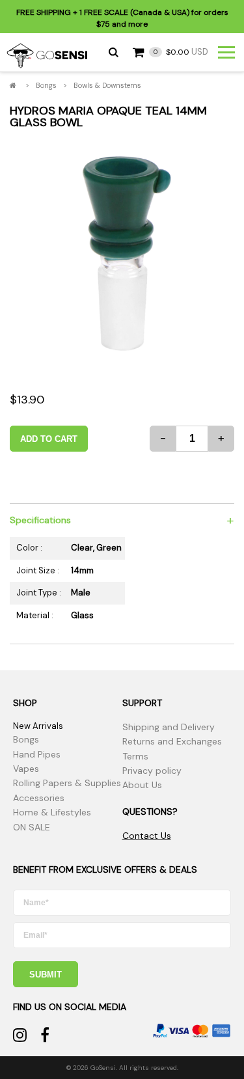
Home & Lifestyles (52, 812)
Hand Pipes (37, 754)
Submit (45, 974)
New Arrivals (38, 725)
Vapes (26, 768)
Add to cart (48, 439)
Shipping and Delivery (168, 727)
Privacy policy (152, 770)
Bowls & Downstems (107, 85)
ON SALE (31, 827)
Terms (135, 756)
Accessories (38, 798)
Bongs (46, 85)
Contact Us (146, 835)
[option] (122, 253)
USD (181, 51)
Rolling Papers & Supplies (67, 783)
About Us (142, 785)
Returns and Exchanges (172, 741)
